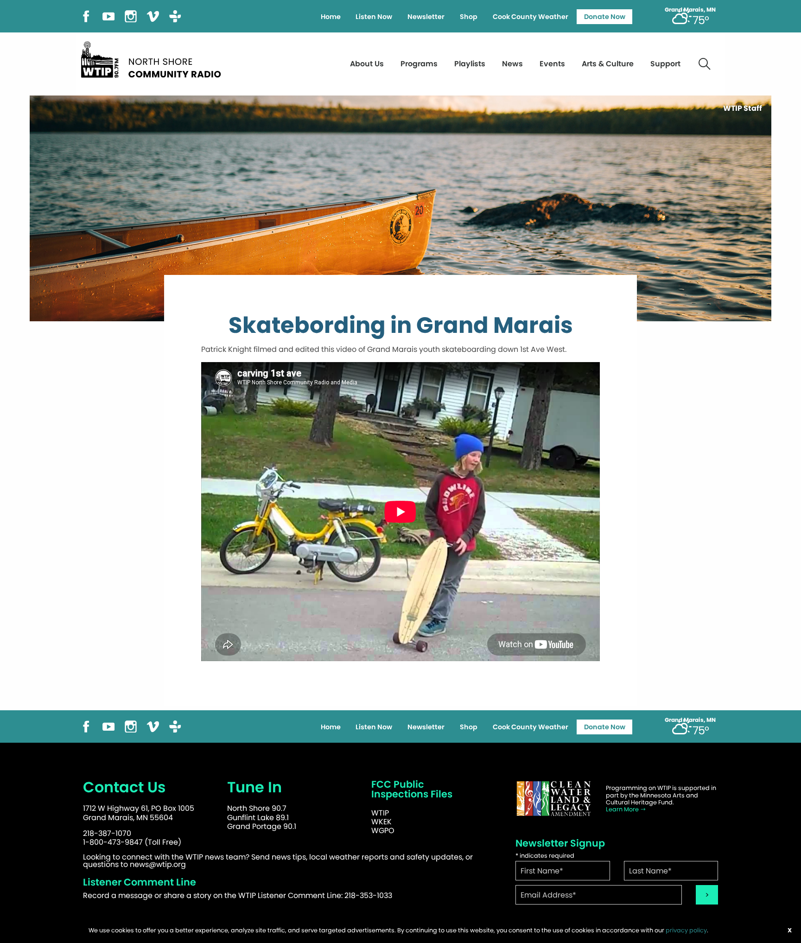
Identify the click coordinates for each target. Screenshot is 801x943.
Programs (419, 63)
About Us (367, 63)
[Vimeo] (153, 15)
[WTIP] (154, 58)
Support (665, 63)
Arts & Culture (608, 63)
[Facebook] (86, 15)
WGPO (382, 830)
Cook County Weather (530, 16)
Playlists (469, 63)
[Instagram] (131, 15)
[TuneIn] (175, 15)
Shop (468, 16)
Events (552, 63)
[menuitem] (330, 17)
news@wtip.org (158, 864)
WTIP (380, 813)
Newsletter (426, 16)
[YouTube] (108, 15)
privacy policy (686, 930)
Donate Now (604, 16)
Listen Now (374, 16)
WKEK (381, 821)
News (512, 63)
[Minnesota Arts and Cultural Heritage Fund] (553, 798)
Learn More (623, 809)
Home (331, 16)
